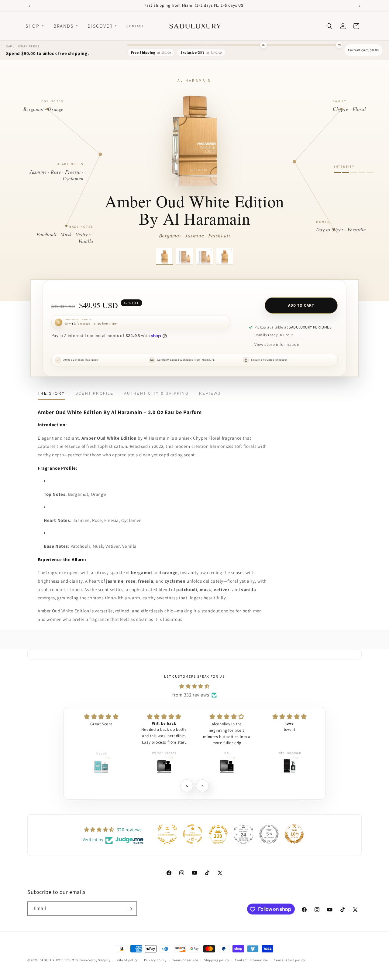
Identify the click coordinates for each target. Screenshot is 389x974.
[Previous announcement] (29, 6)
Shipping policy (216, 960)
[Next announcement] (359, 6)
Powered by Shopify (95, 960)
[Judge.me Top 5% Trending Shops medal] (269, 834)
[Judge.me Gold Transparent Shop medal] (192, 834)
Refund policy (127, 960)
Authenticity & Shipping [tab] (156, 393)
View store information (276, 344)
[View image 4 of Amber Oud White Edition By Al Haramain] (224, 256)
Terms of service (185, 960)
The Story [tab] (51, 393)
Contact (135, 26)
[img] (194, 686)
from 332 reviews (190, 695)
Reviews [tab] (210, 393)
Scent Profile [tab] (94, 393)
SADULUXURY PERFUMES (59, 960)
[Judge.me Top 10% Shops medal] (294, 834)
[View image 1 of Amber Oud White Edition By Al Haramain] (164, 256)
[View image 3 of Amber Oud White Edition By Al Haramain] (204, 256)
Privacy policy (155, 960)
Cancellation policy (289, 960)
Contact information (251, 960)
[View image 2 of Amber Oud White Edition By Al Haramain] (184, 256)
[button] (186, 786)
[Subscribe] (129, 909)
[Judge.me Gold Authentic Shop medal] (167, 834)
